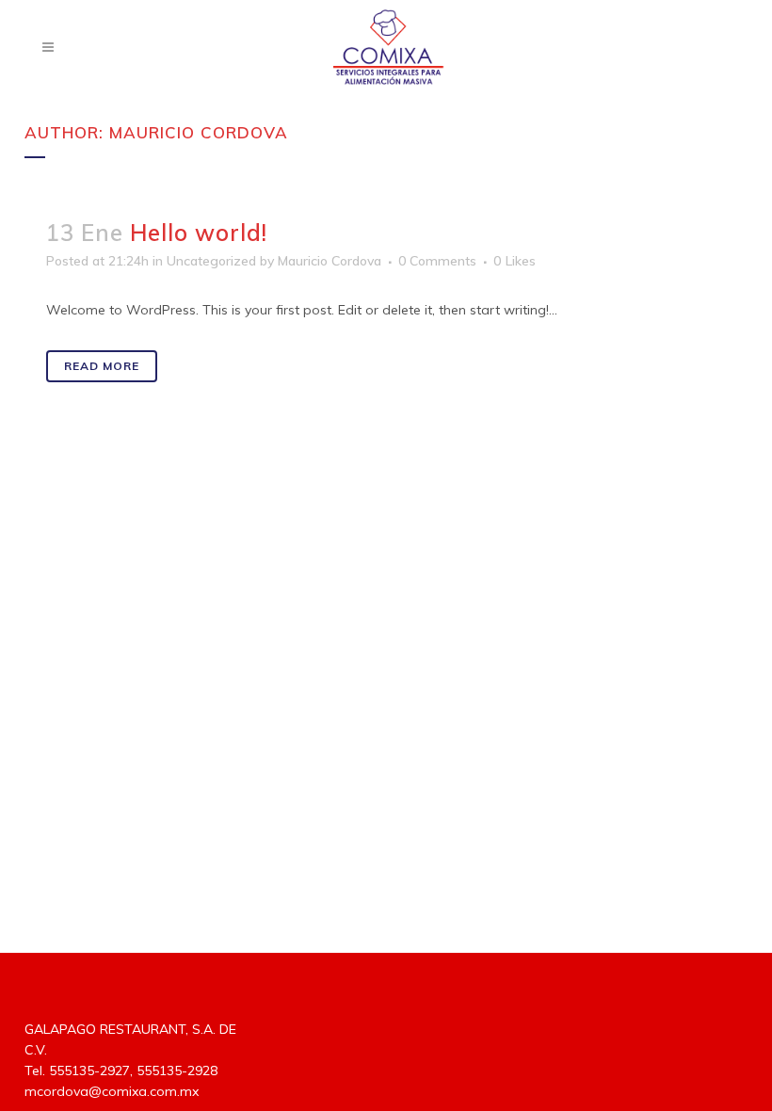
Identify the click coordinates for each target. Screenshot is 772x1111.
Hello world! (198, 232)
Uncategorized (211, 260)
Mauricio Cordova (329, 260)
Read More (101, 366)
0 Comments (437, 260)
